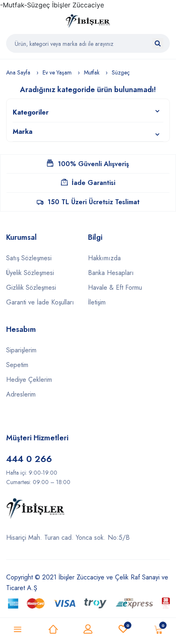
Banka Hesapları (111, 272)
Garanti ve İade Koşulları (40, 302)
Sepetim (17, 365)
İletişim (97, 302)
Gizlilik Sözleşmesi (31, 287)
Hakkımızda (104, 258)
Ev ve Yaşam (57, 72)
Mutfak (91, 72)
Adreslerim (21, 394)
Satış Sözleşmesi (29, 258)
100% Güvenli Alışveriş (93, 164)
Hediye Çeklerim (29, 379)
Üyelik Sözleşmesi (30, 272)
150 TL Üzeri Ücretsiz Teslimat (93, 202)
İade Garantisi (93, 182)
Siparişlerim (21, 350)
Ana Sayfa (18, 72)
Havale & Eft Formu (115, 287)
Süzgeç (121, 72)
